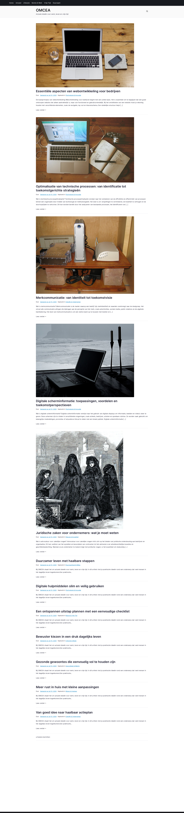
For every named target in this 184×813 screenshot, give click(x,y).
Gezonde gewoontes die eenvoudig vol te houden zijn (75, 662)
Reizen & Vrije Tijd (71, 615)
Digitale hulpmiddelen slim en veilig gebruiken (70, 586)
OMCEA (43, 10)
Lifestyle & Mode (71, 641)
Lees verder (40, 110)
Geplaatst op (48, 95)
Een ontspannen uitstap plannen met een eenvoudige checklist (83, 611)
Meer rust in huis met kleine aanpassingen (67, 687)
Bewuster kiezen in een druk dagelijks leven (68, 636)
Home (11, 3)
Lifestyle (26, 3)
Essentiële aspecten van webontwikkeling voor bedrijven (78, 91)
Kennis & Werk (37, 3)
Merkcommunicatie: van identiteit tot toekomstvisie (74, 298)
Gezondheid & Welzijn (73, 666)
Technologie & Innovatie (73, 95)
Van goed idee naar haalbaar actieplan (64, 712)
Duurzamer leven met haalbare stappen (65, 561)
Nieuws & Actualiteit (72, 537)
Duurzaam (56, 3)
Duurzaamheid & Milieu (73, 565)
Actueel (18, 3)
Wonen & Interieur (71, 691)
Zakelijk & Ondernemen (73, 302)
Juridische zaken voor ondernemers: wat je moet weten (77, 533)
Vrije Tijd (47, 3)
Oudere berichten (43, 737)
